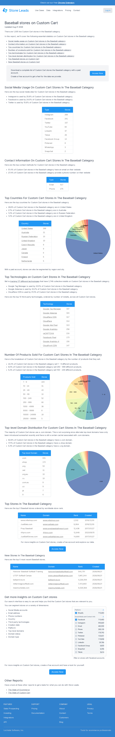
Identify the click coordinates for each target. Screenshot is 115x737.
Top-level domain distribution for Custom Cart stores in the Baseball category (41, 56)
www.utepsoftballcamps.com (60, 575)
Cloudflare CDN (49, 317)
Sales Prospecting (11, 708)
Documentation (37, 713)
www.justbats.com (50, 524)
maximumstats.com (56, 588)
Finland (24, 257)
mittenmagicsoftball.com (58, 584)
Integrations (58, 10)
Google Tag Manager (52, 309)
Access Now (97, 73)
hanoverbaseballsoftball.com (60, 571)
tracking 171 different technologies (24, 281)
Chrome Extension (66, 3)
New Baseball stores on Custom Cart (24, 62)
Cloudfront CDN (50, 345)
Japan (24, 249)
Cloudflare (47, 321)
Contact (76, 10)
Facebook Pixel (49, 337)
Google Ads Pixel (50, 325)
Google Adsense (50, 313)
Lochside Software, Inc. (14, 730)
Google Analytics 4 (51, 341)
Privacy (90, 708)
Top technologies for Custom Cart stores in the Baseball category (36, 53)
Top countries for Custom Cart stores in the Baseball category (34, 47)
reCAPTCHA (48, 333)
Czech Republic (28, 245)
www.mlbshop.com (51, 520)
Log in (107, 10)
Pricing (68, 10)
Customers (64, 717)
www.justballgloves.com (53, 536)
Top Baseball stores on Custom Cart (23, 59)
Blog (61, 722)
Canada (24, 253)
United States (27, 228)
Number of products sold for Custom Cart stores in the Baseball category (39, 50)
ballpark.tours (54, 580)
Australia (25, 232)
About (62, 708)
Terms (90, 713)
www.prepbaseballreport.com (55, 528)
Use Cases (39, 10)
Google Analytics (50, 329)
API (5, 722)
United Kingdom (28, 241)
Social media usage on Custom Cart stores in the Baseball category (36, 41)
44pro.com (48, 532)
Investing (7, 713)
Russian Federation (29, 236)
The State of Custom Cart (19, 693)
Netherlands (26, 261)
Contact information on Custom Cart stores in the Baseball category (37, 44)
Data (48, 10)
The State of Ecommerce (19, 690)
